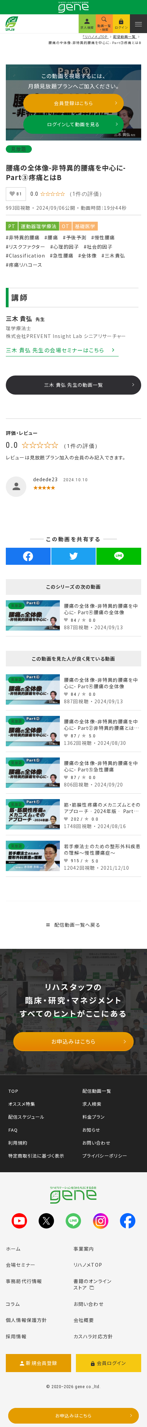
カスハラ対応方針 (93, 1336)
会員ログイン (111, 1362)
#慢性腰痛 (103, 237)
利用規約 (17, 1142)
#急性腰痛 (62, 255)
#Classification (25, 255)
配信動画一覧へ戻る (76, 924)
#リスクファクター (25, 246)
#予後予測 (74, 237)
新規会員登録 (41, 1362)
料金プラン (93, 1117)
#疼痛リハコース (24, 264)
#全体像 (87, 255)
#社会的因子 (98, 246)
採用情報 (16, 1336)
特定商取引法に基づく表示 (36, 1155)
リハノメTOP (88, 1264)
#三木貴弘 (113, 255)
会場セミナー (21, 1264)
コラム (13, 1303)
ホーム (13, 1248)
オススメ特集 (21, 1104)
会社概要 (84, 1319)
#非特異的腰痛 (23, 237)
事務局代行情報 (24, 1281)
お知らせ (91, 1130)
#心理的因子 (64, 246)
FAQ (13, 1130)
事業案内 (84, 1248)
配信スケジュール (26, 1117)
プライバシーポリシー (104, 1155)
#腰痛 (51, 237)
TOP (13, 1091)
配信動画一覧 (96, 1091)
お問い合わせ (96, 1142)
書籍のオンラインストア (92, 1284)
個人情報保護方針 (26, 1319)
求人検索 (92, 1104)
